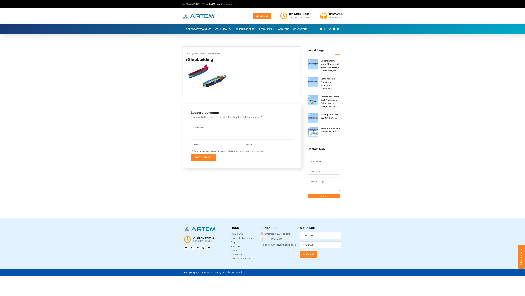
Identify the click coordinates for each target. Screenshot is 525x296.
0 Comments (214, 54)
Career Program (245, 29)
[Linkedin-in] (197, 247)
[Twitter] (329, 29)
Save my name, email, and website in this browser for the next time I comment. (229, 151)
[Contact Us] (323, 15)
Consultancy (223, 29)
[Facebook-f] (192, 247)
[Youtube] (334, 29)
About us (283, 29)
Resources (265, 29)
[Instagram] (325, 29)
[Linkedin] (338, 29)
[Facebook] (321, 29)
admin (203, 54)
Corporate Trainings (198, 29)
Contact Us (335, 14)
